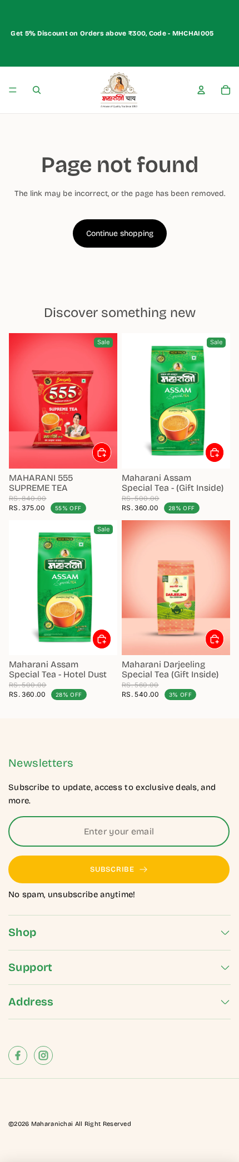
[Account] (201, 90)
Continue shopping (119, 233)
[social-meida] (17, 1055)
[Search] (36, 90)
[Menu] (13, 90)
